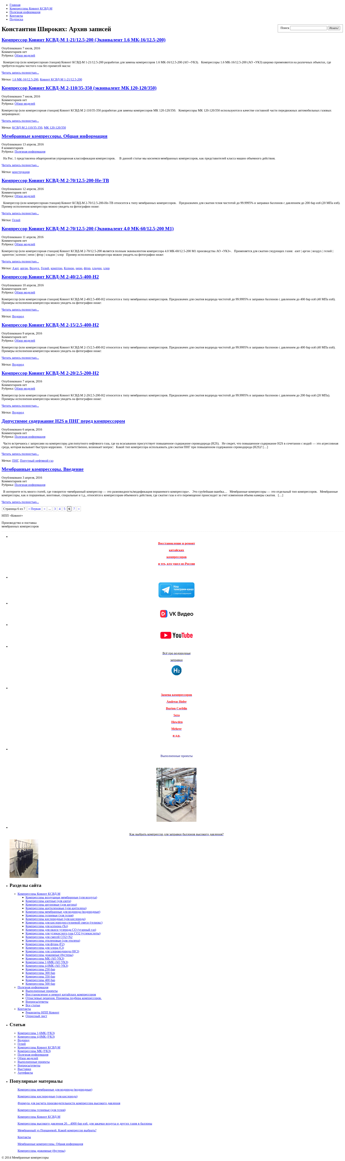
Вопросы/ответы (37, 1001)
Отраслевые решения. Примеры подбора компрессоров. (64, 998)
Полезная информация (25, 12)
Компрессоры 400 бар (40, 980)
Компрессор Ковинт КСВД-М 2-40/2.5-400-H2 (50, 276)
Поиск (285, 28)
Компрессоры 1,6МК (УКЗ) (36, 1033)
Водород (18, 316)
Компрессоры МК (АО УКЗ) (45, 958)
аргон (24, 268)
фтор (87, 268)
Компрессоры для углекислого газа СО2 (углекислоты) (63, 933)
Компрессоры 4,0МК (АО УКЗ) (47, 965)
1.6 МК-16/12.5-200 (25, 79)
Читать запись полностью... (20, 72)
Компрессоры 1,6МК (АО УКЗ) (47, 962)
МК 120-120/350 (55, 127)
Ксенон (69, 268)
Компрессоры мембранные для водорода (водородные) (63, 911)
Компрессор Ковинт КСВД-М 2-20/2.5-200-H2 (50, 373)
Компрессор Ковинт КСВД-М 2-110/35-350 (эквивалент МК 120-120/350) (79, 88)
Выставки (24, 1069)
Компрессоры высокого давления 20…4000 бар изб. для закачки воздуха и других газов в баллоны (85, 1123)
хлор (106, 268)
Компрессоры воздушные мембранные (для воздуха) (61, 897)
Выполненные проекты (42, 991)
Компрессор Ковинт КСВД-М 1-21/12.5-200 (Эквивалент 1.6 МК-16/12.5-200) (84, 39)
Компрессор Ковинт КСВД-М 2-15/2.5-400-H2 (50, 324)
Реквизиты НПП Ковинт (42, 1012)
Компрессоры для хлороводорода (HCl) (52, 951)
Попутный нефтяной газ (36, 460)
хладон (97, 268)
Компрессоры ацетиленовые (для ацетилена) (56, 908)
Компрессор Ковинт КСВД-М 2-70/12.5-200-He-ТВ (55, 180)
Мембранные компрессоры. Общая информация (54, 136)
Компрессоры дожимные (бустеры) (49, 955)
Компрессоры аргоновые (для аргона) (51, 904)
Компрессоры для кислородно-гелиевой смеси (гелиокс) (64, 922)
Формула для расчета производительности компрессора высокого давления (69, 1103)
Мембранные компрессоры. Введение (43, 469)
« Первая (34, 508)
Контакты (16, 15)
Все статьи (33, 1005)
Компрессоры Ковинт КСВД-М (31, 8)
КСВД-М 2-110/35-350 (27, 127)
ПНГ (15, 460)
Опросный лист (36, 1016)
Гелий (16, 220)
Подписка (16, 19)
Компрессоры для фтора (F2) (45, 944)
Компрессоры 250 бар (40, 969)
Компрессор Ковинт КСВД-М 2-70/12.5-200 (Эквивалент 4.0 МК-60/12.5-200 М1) (88, 228)
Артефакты (25, 1072)
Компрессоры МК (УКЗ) (34, 1051)
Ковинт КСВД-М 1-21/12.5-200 (61, 79)
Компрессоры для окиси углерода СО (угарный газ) (61, 929)
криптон (56, 268)
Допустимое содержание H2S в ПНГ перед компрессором (63, 421)
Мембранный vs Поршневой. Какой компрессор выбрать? (57, 1130)
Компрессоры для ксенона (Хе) (47, 926)
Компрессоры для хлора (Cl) (45, 947)
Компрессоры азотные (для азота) (48, 901)
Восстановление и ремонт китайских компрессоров (61, 994)
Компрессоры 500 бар (40, 983)
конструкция (21, 172)
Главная (15, 5)
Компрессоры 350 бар (40, 976)
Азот (15, 268)
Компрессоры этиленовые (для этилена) (53, 940)
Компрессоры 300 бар (40, 973)
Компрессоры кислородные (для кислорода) (55, 919)
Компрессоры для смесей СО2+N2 (49, 937)
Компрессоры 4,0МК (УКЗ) (36, 1036)
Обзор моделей (25, 55)
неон (79, 268)
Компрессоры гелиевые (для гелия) (49, 915)
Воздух (34, 268)
